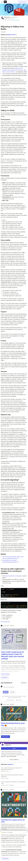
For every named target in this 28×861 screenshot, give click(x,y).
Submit (5, 692)
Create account (22, 1)
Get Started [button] (5, 858)
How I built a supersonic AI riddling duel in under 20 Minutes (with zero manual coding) (12, 655)
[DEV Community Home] (5, 2)
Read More (4, 677)
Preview (12, 692)
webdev (3, 32)
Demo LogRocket (14, 759)
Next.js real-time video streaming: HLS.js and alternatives (12, 776)
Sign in (9, 697)
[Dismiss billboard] (26, 832)
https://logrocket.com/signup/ (13, 576)
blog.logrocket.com (15, 19)
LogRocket (14, 17)
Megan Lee (7, 17)
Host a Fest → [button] (5, 736)
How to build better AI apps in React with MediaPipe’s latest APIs (11, 769)
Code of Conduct (10, 700)
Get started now (5, 621)
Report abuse (19, 700)
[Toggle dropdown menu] (26, 626)
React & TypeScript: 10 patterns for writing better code (13, 783)
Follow (14, 748)
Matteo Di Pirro (11, 34)
